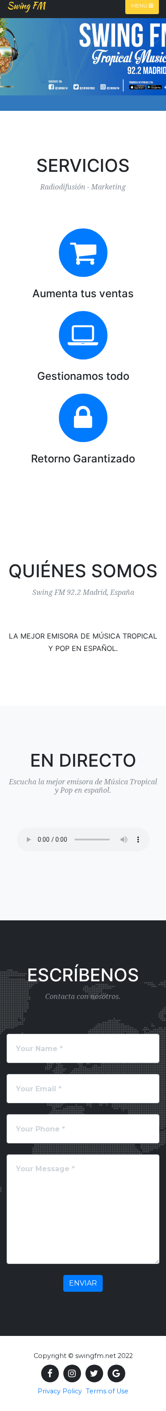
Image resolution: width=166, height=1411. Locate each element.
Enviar (83, 1283)
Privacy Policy (60, 1391)
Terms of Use (107, 1391)
